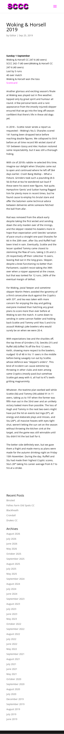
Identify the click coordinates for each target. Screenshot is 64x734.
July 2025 (11, 568)
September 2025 (15, 558)
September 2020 (15, 684)
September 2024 (15, 578)
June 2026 (11, 543)
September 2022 (15, 628)
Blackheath (12, 510)
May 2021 (11, 674)
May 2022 (11, 648)
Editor (13, 35)
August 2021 (13, 659)
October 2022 (13, 623)
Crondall (11, 515)
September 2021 (15, 654)
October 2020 (13, 679)
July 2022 (11, 639)
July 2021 (11, 664)
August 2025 (13, 563)
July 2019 (11, 714)
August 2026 (13, 533)
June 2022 (11, 643)
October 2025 (13, 553)
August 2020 (13, 689)
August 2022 (13, 634)
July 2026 (11, 538)
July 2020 (11, 694)
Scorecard (11, 82)
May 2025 (11, 573)
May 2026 (11, 548)
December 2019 (15, 699)
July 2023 (11, 608)
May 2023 (11, 618)
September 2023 (15, 598)
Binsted (10, 500)
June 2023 (11, 613)
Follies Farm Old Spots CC (20, 505)
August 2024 (13, 583)
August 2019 (13, 709)
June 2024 (11, 593)
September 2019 (15, 704)
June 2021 (11, 669)
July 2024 (11, 588)
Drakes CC (12, 520)
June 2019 (11, 719)
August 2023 (13, 603)
